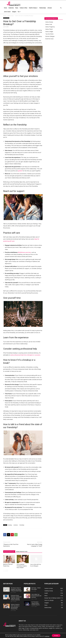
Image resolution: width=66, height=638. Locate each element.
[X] (8, 534)
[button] (61, 8)
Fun (18, 11)
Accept (56, 635)
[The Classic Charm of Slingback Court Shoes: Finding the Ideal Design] (6, 589)
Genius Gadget (49, 31)
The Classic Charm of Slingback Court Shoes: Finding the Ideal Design (16, 589)
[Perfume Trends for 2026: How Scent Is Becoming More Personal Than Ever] (6, 606)
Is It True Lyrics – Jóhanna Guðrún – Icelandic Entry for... (35, 603)
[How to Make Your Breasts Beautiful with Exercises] (27, 596)
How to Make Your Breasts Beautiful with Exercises (36, 596)
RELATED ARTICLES (9, 551)
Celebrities (11, 8)
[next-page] (7, 571)
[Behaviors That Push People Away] (9, 559)
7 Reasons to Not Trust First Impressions (10, 545)
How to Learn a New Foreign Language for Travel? (34, 545)
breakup (10, 525)
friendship (22, 525)
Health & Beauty (33, 8)
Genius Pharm (49, 29)
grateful (20, 171)
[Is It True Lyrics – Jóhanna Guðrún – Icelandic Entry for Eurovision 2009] (27, 603)
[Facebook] (4, 534)
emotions (16, 525)
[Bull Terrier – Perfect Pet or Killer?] (27, 589)
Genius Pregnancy (50, 27)
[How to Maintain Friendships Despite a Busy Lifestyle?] (23, 559)
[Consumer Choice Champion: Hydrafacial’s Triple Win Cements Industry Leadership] (6, 597)
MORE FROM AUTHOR (21, 551)
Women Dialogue (49, 36)
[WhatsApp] (16, 534)
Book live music (49, 38)
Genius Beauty (49, 22)
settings (47, 636)
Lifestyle (49, 8)
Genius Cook (48, 24)
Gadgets (14, 11)
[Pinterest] (12, 534)
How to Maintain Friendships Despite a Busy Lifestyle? (22, 566)
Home (5, 8)
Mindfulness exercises (24, 252)
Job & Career (7, 11)
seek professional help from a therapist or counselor (25, 355)
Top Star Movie (49, 34)
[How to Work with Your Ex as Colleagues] (36, 559)
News (16, 8)
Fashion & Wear (23, 8)
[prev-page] (4, 571)
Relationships (42, 8)
